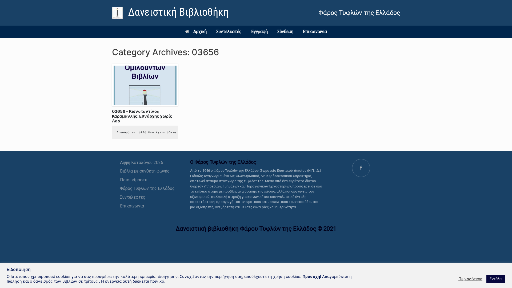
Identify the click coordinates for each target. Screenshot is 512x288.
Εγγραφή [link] (259, 31)
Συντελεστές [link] (229, 31)
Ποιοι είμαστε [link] (133, 179)
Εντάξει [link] (496, 279)
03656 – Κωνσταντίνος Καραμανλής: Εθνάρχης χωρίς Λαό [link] (142, 116)
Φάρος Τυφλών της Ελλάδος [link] (147, 188)
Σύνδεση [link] (285, 31)
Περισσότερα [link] (470, 279)
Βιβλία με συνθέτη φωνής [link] (145, 171)
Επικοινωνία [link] (315, 31)
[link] (170, 13)
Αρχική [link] (200, 31)
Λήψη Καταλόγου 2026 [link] (141, 162)
